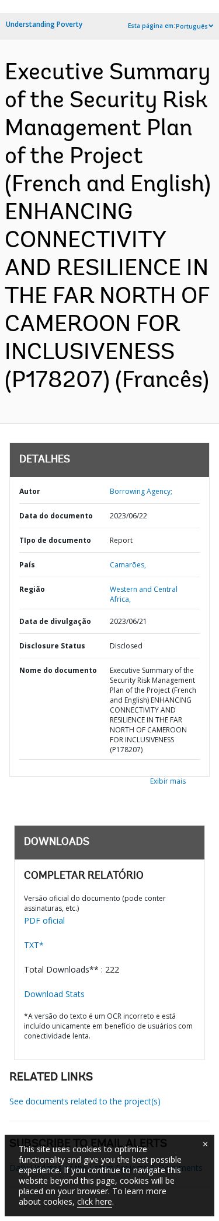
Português (192, 26)
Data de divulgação (55, 621)
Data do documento (56, 516)
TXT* (34, 944)
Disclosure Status (52, 646)
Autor (29, 491)
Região (32, 589)
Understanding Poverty (44, 24)
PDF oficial (44, 920)
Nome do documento (58, 670)
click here (94, 1201)
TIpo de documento (55, 540)
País (27, 565)
